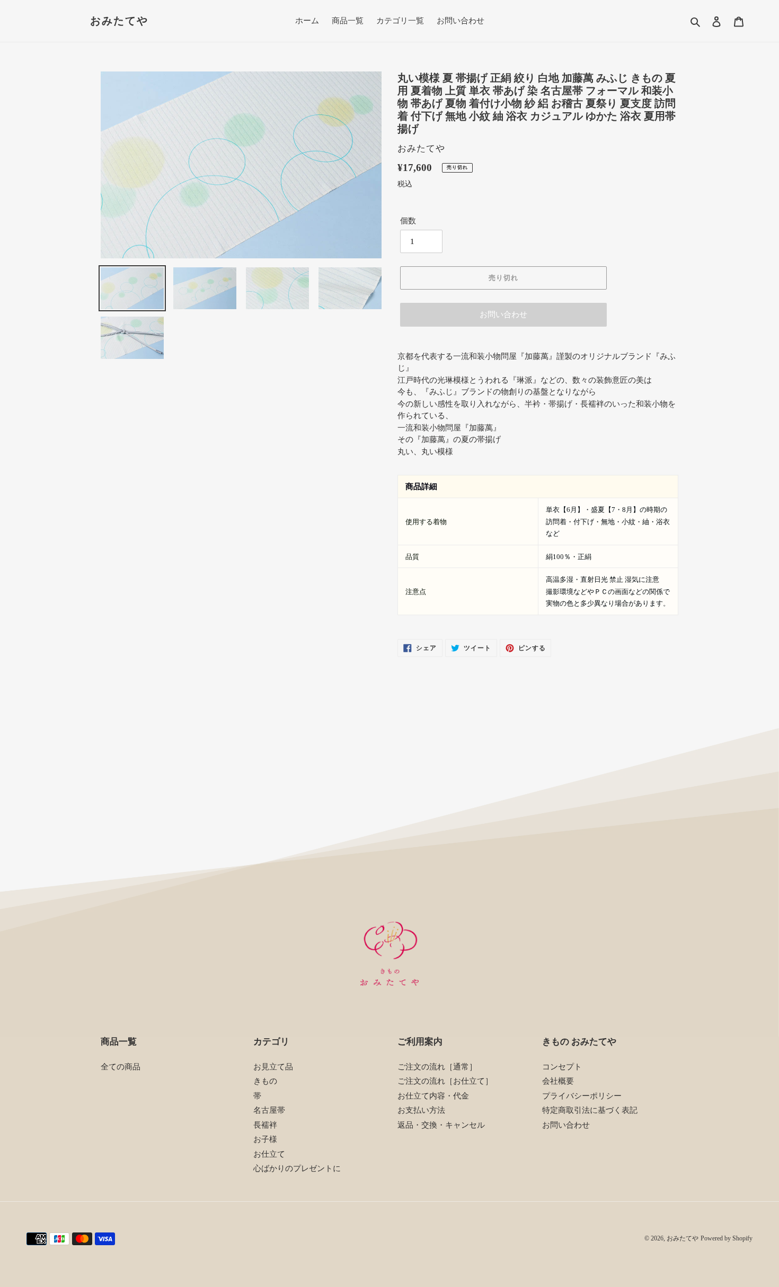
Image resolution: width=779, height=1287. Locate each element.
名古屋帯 (269, 1110)
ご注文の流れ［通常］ (437, 1067)
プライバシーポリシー (582, 1096)
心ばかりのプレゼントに (297, 1168)
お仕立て (269, 1154)
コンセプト (562, 1067)
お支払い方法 (421, 1110)
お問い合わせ (503, 314)
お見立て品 (273, 1067)
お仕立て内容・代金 (433, 1096)
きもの (265, 1081)
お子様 (265, 1139)
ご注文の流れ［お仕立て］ (445, 1081)
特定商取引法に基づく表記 (590, 1110)
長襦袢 (265, 1125)
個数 (408, 221)
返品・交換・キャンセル (441, 1125)
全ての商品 (120, 1067)
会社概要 (558, 1081)
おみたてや (119, 20)
